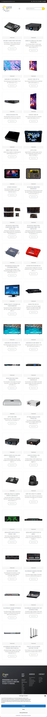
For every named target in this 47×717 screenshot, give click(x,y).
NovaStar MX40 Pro (12, 115)
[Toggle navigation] (19, 8)
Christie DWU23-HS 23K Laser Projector (12, 456)
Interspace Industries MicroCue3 (33, 188)
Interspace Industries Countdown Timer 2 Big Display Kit (12, 227)
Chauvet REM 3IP (33, 115)
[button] (45, 695)
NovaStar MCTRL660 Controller (33, 379)
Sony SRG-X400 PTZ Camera (33, 494)
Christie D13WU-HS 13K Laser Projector (33, 41)
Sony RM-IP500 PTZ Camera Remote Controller (12, 494)
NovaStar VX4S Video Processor (12, 379)
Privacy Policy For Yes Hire (26, 715)
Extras (23, 693)
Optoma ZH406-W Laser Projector (33, 417)
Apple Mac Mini (12, 417)
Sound (23, 687)
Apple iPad (33, 150)
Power (23, 689)
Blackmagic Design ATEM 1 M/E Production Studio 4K (12, 647)
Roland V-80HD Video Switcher (12, 41)
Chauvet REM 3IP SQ (33, 79)
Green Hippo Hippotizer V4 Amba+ (33, 533)
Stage (23, 684)
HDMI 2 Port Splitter (12, 150)
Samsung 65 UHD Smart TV (33, 343)
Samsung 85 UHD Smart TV (12, 343)
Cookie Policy (18, 715)
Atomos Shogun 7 (12, 187)
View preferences (24, 712)
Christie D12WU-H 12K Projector (33, 456)
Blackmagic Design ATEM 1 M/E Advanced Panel (33, 609)
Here (42, 678)
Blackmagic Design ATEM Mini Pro (33, 572)
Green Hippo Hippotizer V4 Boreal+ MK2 (12, 533)
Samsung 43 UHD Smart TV (12, 79)
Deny (23, 709)
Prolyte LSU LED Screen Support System (33, 647)
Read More (12, 48)
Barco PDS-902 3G (33, 304)
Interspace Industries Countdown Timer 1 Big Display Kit (33, 227)
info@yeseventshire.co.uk (9, 1)
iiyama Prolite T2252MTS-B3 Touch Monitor (12, 305)
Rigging (23, 690)
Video (23, 692)
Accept (23, 706)
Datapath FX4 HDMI (12, 571)
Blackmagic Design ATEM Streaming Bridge (12, 266)
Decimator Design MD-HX (33, 266)
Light (22, 686)
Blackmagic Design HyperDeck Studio (12, 609)
